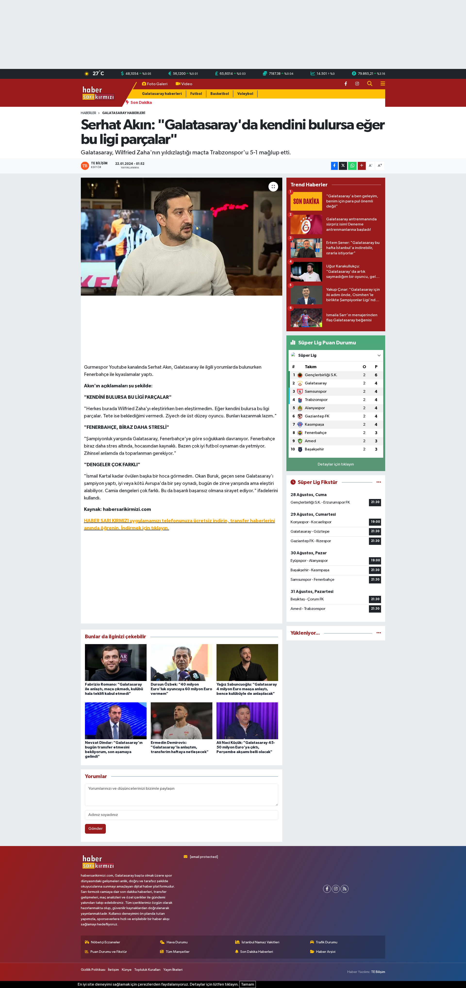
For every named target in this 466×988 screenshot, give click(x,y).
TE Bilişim (378, 972)
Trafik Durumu (326, 942)
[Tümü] (378, 633)
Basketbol (219, 94)
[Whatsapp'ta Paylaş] (352, 166)
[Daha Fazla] (362, 166)
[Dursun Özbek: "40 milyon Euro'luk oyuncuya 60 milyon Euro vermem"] (181, 662)
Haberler (88, 113)
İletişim (113, 969)
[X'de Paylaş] (343, 166)
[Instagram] (336, 889)
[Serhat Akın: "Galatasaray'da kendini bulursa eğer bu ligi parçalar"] (182, 237)
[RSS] (345, 889)
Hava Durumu (177, 942)
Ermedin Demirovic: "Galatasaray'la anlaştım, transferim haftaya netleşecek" (179, 747)
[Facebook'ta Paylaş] (334, 166)
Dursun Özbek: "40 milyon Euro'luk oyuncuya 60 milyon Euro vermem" (181, 689)
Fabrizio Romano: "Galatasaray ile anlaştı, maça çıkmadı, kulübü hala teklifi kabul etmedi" (114, 689)
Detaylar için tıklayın (336, 464)
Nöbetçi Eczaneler (105, 942)
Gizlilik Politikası (93, 969)
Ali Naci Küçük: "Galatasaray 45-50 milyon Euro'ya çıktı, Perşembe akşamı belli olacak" (245, 747)
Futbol (196, 94)
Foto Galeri (157, 84)
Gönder (95, 829)
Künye (127, 969)
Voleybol (245, 94)
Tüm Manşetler (178, 952)
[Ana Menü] (380, 84)
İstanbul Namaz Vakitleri (260, 942)
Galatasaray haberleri (162, 94)
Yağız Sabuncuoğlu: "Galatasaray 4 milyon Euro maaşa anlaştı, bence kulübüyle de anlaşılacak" (246, 689)
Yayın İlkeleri (173, 969)
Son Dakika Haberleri (256, 952)
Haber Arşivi (325, 952)
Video (186, 84)
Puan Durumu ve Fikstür (109, 952)
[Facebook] (327, 889)
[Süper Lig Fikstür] (378, 482)
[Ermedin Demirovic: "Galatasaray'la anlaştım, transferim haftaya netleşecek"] (181, 721)
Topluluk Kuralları (147, 969)
